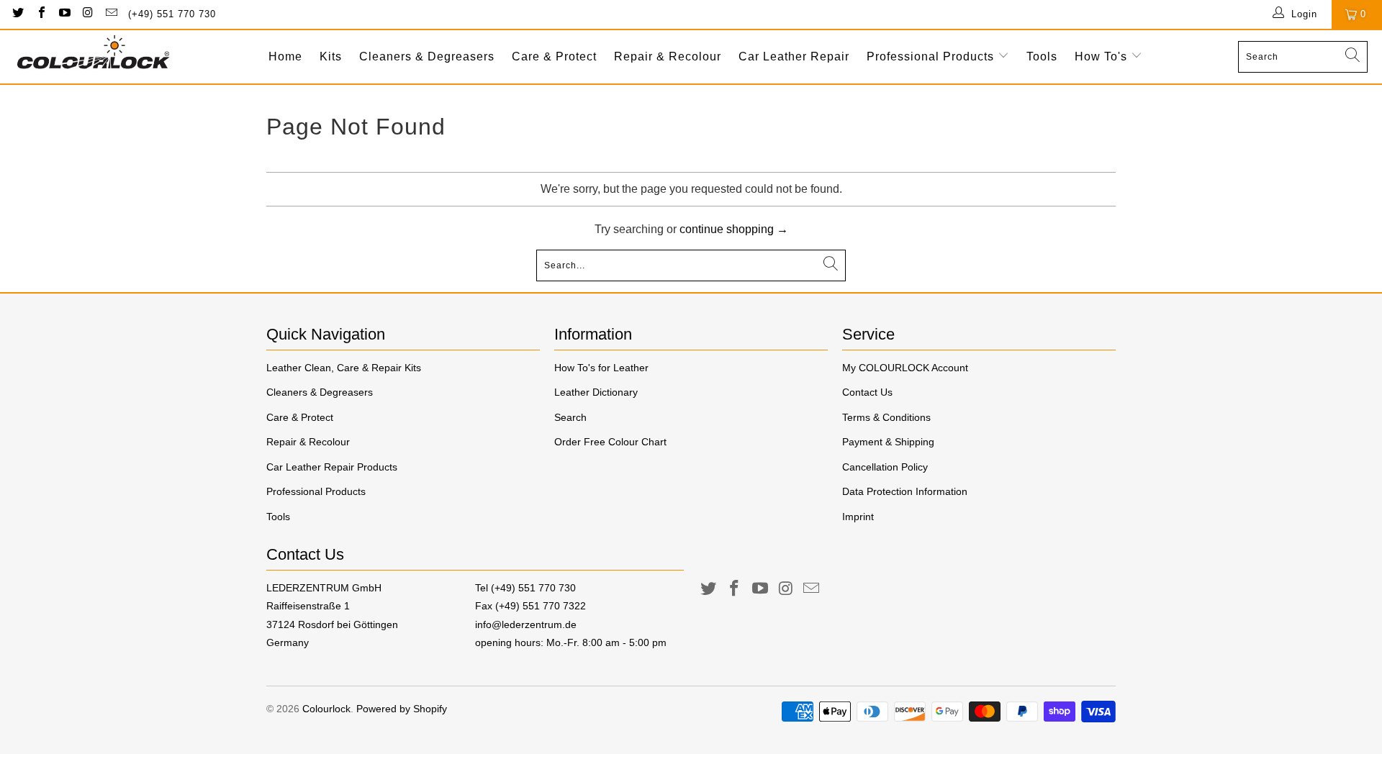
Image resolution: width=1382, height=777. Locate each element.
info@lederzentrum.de (526, 624)
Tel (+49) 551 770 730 (525, 588)
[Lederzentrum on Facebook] (735, 589)
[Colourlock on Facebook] (40, 14)
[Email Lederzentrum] (812, 589)
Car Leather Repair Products (331, 467)
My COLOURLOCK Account (905, 367)
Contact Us (867, 392)
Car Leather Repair (794, 56)
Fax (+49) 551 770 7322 (530, 606)
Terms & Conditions (886, 417)
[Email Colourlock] (110, 14)
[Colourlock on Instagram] (87, 14)
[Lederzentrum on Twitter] (709, 589)
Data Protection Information (904, 491)
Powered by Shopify (401, 708)
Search (570, 417)
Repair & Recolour (667, 56)
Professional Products (932, 56)
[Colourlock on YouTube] (64, 14)
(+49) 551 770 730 (172, 14)
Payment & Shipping (888, 441)
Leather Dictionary (596, 392)
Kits (331, 56)
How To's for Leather (601, 367)
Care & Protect (554, 56)
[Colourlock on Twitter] (17, 14)
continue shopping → (733, 229)
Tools (1041, 56)
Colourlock (326, 708)
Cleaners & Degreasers (426, 56)
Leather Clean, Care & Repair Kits (343, 367)
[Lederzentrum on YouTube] (760, 589)
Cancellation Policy (885, 467)
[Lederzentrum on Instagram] (786, 589)
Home (285, 56)
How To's (1103, 56)
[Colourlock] (93, 57)
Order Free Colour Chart (610, 441)
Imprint (858, 516)
